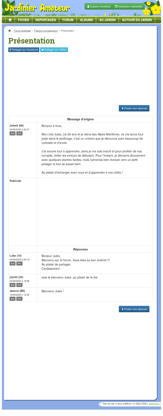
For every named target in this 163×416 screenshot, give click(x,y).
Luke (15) (15, 255)
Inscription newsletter (129, 6)
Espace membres (100, 6)
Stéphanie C (155, 403)
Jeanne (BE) (17, 291)
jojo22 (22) (16, 277)
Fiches (23, 20)
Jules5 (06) (17, 125)
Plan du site (109, 403)
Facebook (25, 49)
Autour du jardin (137, 20)
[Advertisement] (80, 78)
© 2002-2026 (140, 403)
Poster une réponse (135, 108)
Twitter (55, 49)
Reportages (45, 20)
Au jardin (107, 20)
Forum (67, 20)
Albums (86, 20)
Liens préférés (124, 403)
